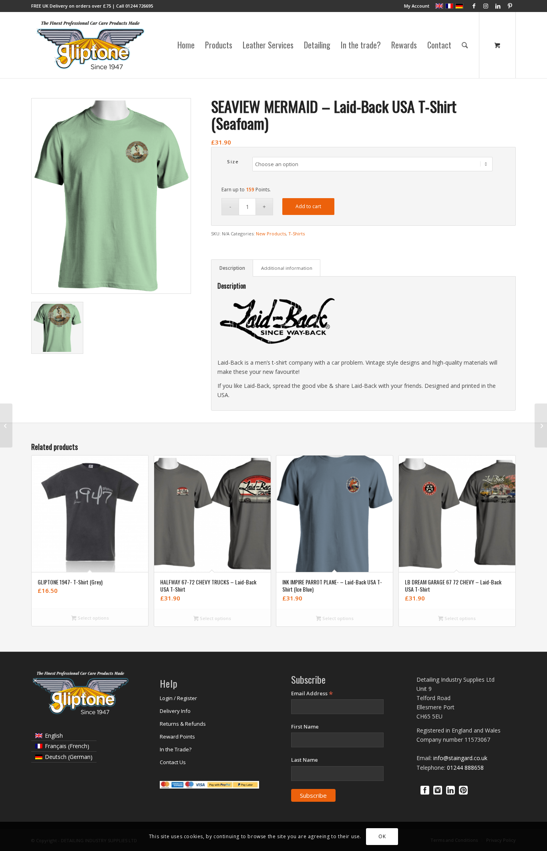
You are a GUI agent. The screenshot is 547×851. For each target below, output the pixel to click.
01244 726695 (139, 6)
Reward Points (177, 736)
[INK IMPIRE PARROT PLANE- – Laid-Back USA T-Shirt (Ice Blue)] (6, 425)
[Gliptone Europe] (91, 45)
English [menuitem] (54, 735)
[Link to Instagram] (486, 6)
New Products (271, 234)
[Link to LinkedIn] (498, 6)
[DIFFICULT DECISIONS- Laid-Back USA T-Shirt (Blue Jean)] (541, 425)
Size (233, 162)
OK (382, 836)
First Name (305, 726)
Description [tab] (232, 268)
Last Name (304, 759)
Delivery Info (175, 711)
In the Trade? (175, 749)
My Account (416, 6)
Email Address (312, 693)
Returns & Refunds (183, 723)
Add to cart (308, 206)
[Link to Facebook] (474, 6)
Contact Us (173, 762)
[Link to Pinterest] (510, 6)
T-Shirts (296, 234)
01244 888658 (465, 767)
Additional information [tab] (286, 268)
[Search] (465, 45)
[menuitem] (414, 6)
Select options (92, 618)
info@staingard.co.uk (460, 758)
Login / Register (178, 698)
